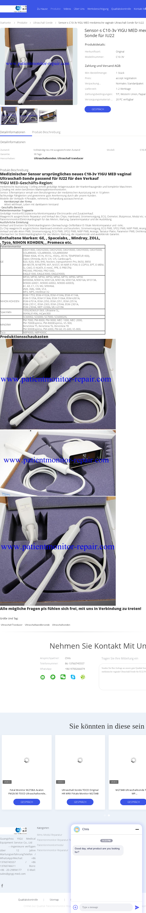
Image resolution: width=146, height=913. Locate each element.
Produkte (56, 8)
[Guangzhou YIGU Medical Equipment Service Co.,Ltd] (45, 677)
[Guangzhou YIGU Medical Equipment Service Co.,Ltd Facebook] (2, 885)
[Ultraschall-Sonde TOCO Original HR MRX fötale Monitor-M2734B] (80, 760)
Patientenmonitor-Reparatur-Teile (55, 840)
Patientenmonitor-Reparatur (52, 850)
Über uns (79, 8)
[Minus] (137, 829)
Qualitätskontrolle (121, 8)
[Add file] (75, 907)
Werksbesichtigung (97, 8)
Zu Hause (42, 8)
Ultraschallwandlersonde (37, 624)
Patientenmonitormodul (50, 845)
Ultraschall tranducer (11, 624)
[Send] (137, 907)
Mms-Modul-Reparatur (49, 834)
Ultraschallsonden (61, 624)
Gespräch (98, 109)
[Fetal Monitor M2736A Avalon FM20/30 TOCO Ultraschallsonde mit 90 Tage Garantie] (27, 760)
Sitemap (54, 899)
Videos (67, 8)
